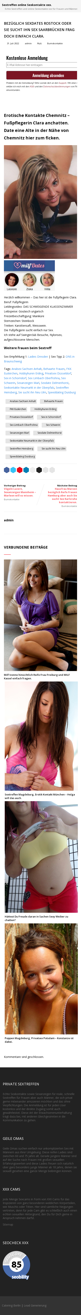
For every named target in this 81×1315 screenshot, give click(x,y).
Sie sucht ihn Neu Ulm (32, 392)
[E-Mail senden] (45, 470)
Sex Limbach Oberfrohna (44, 378)
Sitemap (8, 1224)
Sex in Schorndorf (15, 378)
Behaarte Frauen (54, 369)
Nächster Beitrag (62, 494)
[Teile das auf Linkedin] (26, 470)
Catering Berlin (11, 1305)
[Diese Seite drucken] (52, 470)
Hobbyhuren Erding (31, 373)
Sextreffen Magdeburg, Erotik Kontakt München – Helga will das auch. (40, 796)
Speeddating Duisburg (62, 392)
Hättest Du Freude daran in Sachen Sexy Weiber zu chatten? (36, 918)
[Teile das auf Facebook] (6, 470)
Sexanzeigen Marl (28, 383)
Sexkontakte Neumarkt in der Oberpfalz (29, 387)
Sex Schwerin (53, 425)
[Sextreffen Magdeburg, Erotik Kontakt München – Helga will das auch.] (41, 789)
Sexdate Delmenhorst (55, 383)
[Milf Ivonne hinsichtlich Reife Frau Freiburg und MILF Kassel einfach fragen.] (40, 669)
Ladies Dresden (38, 356)
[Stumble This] (32, 470)
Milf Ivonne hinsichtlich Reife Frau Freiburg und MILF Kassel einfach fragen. (37, 676)
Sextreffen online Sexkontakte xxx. (27, 5)
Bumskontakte (55, 43)
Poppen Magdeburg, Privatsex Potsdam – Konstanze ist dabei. (39, 1039)
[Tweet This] (13, 470)
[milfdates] (29, 290)
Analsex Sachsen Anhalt (27, 369)
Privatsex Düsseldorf (58, 373)
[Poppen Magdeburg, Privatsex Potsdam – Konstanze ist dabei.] (41, 1032)
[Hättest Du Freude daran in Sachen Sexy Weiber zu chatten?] (41, 911)
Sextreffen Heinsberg (21, 448)
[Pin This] (19, 470)
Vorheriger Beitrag (20, 490)
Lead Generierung (35, 1305)
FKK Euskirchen (18, 409)
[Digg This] (39, 470)
